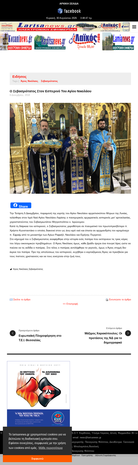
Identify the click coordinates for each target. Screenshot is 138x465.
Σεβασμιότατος (49, 81)
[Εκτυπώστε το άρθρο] (106, 299)
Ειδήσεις (19, 76)
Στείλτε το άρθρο (21, 299)
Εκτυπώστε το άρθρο (120, 299)
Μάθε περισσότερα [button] (51, 447)
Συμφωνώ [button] (37, 458)
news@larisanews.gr (90, 437)
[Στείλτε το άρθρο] (11, 299)
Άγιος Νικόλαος (29, 81)
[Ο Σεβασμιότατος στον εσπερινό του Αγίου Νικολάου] (70, 148)
